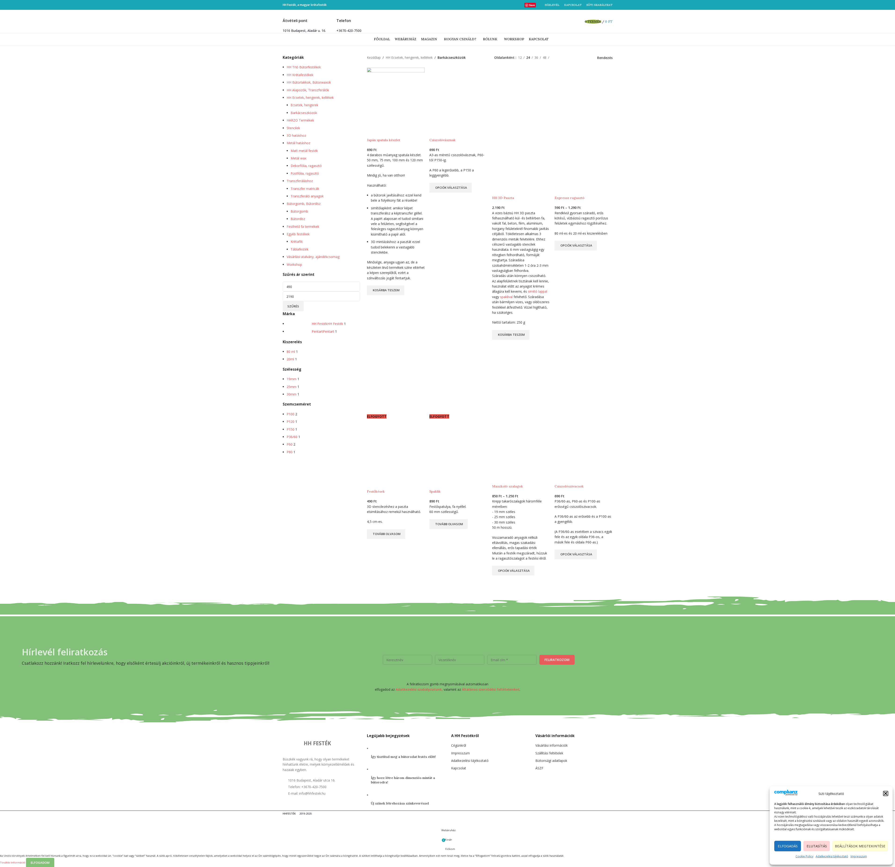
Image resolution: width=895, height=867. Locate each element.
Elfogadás (788, 846)
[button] (885, 793)
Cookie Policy (804, 856)
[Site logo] (447, 21)
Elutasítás (817, 846)
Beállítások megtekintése (860, 846)
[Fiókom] (572, 21)
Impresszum (859, 856)
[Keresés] (578, 21)
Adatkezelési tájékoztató (832, 856)
